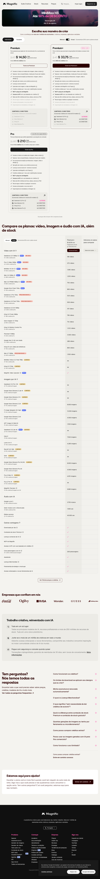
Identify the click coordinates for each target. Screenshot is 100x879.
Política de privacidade (38, 848)
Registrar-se (91, 4)
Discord (74, 850)
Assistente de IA (16, 840)
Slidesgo (54, 855)
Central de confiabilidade (39, 857)
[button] (50, 828)
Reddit (74, 855)
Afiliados (34, 860)
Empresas (34, 862)
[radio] (7, 240)
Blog (53, 850)
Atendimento (35, 843)
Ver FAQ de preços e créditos (49, 580)
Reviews (54, 843)
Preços (53, 4)
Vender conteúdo (57, 857)
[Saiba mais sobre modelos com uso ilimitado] (87, 111)
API (12, 859)
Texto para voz (16, 848)
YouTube (74, 843)
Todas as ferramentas (18, 864)
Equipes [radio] (19, 39)
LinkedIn (74, 845)
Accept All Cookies (88, 872)
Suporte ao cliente (77, 838)
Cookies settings (36, 855)
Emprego (54, 845)
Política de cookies (37, 852)
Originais (35, 850)
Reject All (73, 872)
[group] (13, 39)
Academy (34, 838)
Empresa (55, 835)
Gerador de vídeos (17, 845)
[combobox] (91, 250)
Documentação (36, 840)
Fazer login (78, 4)
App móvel (14, 862)
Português (50, 828)
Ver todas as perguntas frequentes (17, 693)
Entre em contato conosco (63, 757)
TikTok (74, 848)
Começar (34, 835)
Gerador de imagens (17, 843)
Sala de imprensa (57, 860)
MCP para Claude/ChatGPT (19, 854)
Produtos (14, 835)
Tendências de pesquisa (59, 848)
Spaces (13, 838)
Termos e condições (37, 845)
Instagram (75, 840)
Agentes (15, 857)
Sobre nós (55, 840)
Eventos (54, 852)
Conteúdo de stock (17, 850)
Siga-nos (75, 835)
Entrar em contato (81, 782)
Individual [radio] (8, 39)
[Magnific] (50, 814)
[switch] (68, 40)
